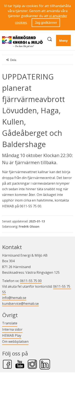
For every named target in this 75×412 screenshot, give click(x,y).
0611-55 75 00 (31, 280)
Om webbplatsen (15, 341)
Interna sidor (12, 329)
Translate (9, 323)
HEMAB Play (11, 335)
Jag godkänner (46, 22)
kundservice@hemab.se (20, 303)
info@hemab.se (14, 297)
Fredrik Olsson (29, 226)
